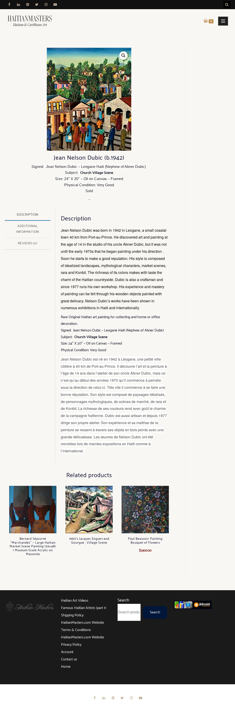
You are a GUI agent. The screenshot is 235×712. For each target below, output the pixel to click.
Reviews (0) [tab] (27, 243)
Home (65, 667)
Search (123, 600)
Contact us (69, 659)
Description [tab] (27, 214)
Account (67, 652)
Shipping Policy (72, 615)
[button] (123, 55)
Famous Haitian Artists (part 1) (83, 608)
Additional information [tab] (27, 229)
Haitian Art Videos (74, 601)
